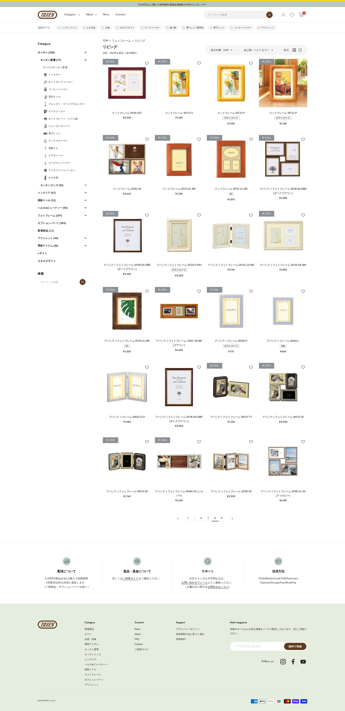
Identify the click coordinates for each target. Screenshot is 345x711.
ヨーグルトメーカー (59, 163)
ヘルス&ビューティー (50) (53, 207)
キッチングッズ (93, 654)
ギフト (88, 634)
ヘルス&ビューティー (96, 664)
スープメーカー (152, 27)
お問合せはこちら (218, 586)
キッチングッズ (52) (51, 185)
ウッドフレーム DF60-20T (127, 112)
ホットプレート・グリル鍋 (63, 118)
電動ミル (53, 148)
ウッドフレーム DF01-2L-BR (231, 188)
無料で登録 (295, 646)
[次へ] (232, 518)
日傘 (107, 27)
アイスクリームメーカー (62, 170)
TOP (105, 40)
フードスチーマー (58, 140)
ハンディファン (69, 27)
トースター (55, 74)
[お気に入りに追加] (147, 63)
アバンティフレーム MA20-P (231, 340)
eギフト (42, 253)
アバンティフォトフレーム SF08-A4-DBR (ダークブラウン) (179, 419)
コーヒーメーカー (242, 27)
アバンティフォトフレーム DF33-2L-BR (127, 340)
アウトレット (267, 27)
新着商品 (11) (46, 230)
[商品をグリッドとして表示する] (294, 50)
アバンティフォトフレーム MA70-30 (127, 491)
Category (70, 14)
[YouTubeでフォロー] (303, 661)
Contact (120, 14)
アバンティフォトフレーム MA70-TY (231, 416)
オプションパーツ (94, 679)
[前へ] (177, 518)
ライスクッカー (57, 111)
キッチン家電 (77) (50, 60)
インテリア (90, 659)
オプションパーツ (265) (52, 223)
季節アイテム (92, 644)
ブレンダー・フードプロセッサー (67, 104)
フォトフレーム (121, 40)
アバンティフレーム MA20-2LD (127, 416)
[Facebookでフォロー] (293, 661)
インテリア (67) (47, 192)
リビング (139, 40)
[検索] (269, 15)
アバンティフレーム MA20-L (283, 340)
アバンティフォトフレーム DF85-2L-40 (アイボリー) (283, 493)
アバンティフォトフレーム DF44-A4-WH (283, 264)
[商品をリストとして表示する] (300, 50)
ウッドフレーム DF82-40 (127, 188)
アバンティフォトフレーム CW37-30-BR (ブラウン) (179, 343)
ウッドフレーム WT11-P (283, 112)
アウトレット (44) (48, 238)
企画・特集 (90, 639)
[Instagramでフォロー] (283, 661)
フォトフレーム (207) (50, 215)
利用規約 (180, 639)
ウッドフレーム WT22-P (231, 112)
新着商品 (89, 629)
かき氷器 (91, 27)
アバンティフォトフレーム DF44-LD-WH (231, 264)
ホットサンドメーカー (61, 82)
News (106, 14)
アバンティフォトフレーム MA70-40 (283, 416)
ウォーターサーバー (59, 126)
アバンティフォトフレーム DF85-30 (231, 491)
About (89, 14)
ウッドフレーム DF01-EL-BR (179, 188)
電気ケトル (55, 96)
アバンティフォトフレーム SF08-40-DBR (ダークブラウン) (283, 191)
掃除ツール (90, 669)
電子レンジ (218, 27)
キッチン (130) (46, 52)
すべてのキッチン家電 (55, 67)
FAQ (137, 639)
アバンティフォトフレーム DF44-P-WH (179, 264)
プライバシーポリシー (187, 629)
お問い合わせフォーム (194, 582)
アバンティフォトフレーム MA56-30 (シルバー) (179, 493)
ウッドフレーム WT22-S (179, 112)
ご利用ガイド (130, 578)
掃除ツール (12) (47, 200)
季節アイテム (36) (48, 245)
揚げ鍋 (173, 27)
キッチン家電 (92, 649)
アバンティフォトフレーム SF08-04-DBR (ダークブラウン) (127, 267)
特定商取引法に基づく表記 (190, 634)
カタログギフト (127, 27)
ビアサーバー (56, 155)
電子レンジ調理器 (194, 27)
